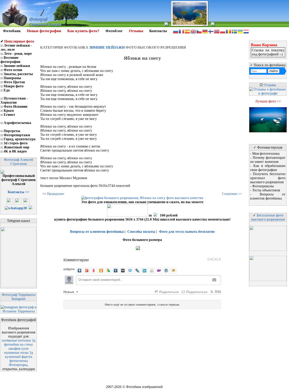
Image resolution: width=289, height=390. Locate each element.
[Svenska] (235, 31)
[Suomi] (211, 31)
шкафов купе (19, 348)
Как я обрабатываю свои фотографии (267, 168)
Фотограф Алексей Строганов (18, 162)
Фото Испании (15, 106)
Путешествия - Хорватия (14, 100)
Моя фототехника (266, 153)
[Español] (188, 31)
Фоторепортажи (17, 135)
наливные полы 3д (18, 352)
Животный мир (16, 147)
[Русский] (176, 31)
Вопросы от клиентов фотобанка (97, 231)
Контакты (158, 31)
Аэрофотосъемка (17, 123)
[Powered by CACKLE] (214, 259)
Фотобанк (12, 31)
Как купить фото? (83, 31)
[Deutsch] (205, 31)
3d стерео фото (16, 143)
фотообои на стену (18, 344)
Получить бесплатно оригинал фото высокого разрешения (267, 178)
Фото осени (13, 70)
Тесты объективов (266, 190)
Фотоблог (114, 31)
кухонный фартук (18, 357)
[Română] (229, 31)
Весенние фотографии (10, 60)
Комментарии (76, 259)
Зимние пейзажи (17, 66)
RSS (217, 291)
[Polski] (223, 31)
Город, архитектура (19, 139)
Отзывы (136, 31)
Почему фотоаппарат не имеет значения (267, 160)
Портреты (12, 131)
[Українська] (240, 31)
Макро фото (13, 86)
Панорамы (12, 78)
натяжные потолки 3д (18, 340)
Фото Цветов (14, 82)
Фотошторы (18, 365)
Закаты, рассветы (18, 74)
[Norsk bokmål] (217, 31)
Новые (69, 291)
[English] (193, 31)
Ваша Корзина (264, 45)
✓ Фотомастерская (267, 147)
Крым (9, 110)
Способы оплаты (141, 231)
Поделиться (168, 291)
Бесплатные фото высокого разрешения (268, 217)
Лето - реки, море (18, 53)
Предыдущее (55, 193)
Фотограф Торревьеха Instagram (18, 297)
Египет (9, 115)
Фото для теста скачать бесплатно (187, 231)
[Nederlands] (246, 31)
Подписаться (196, 291)
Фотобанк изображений (144, 387)
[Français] (182, 31)
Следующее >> (232, 193)
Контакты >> (18, 192)
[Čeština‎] (199, 31)
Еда (7, 90)
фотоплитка (18, 361)
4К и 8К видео (15, 151)
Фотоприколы (263, 186)
